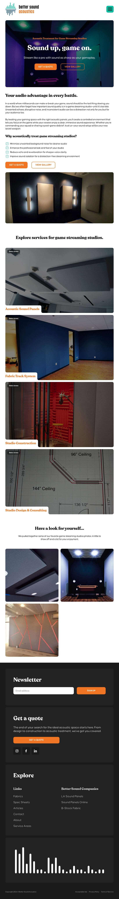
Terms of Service (107, 892)
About (17, 820)
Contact (18, 814)
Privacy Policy (94, 892)
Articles (18, 808)
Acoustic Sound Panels (22, 309)
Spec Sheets (21, 802)
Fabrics (18, 796)
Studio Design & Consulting (26, 510)
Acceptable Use (81, 892)
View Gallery (73, 67)
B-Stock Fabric (71, 808)
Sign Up (91, 691)
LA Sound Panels (72, 796)
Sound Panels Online (74, 802)
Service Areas (22, 826)
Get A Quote (45, 67)
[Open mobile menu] (110, 9)
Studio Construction (20, 443)
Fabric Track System (20, 376)
